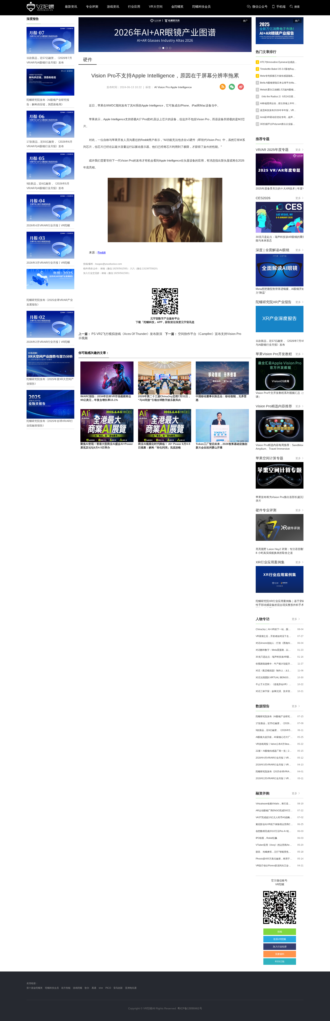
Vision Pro (164, 87)
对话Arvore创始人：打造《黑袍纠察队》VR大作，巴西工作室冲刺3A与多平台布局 (274, 643)
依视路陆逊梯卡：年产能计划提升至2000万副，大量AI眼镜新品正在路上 (274, 663)
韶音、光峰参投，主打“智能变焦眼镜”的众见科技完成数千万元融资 (274, 851)
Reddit (102, 252)
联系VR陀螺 (279, 939)
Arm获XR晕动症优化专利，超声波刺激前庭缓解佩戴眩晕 (278, 117)
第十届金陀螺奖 (35, 988)
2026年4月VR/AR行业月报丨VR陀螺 (274, 757)
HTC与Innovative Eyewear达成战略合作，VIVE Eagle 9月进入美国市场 (278, 62)
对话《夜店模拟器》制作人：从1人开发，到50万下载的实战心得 (274, 670)
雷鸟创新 (118, 988)
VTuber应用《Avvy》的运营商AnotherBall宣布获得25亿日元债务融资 (274, 845)
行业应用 (134, 6)
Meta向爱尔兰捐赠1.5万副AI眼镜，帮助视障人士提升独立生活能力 (278, 89)
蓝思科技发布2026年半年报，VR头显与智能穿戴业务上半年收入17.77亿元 (278, 110)
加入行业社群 (280, 946)
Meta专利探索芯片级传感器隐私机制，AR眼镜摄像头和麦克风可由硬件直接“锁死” (278, 76)
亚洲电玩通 (131, 988)
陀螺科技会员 (201, 6)
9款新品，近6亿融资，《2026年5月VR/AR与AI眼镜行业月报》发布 (274, 730)
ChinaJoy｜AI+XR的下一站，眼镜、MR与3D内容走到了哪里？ (274, 629)
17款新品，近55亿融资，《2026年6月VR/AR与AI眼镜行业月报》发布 (274, 723)
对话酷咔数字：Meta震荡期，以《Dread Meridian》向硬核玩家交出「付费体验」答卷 (274, 650)
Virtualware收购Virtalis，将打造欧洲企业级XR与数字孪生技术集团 (274, 803)
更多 (298, 149)
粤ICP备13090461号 (189, 1008)
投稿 (279, 931)
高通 (94, 988)
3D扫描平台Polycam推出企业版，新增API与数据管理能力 (278, 124)
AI (155, 87)
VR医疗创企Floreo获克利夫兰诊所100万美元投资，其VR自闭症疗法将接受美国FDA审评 (274, 865)
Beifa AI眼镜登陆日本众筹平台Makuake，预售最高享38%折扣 (278, 82)
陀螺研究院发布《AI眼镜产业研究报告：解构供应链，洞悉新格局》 (274, 716)
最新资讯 (71, 6)
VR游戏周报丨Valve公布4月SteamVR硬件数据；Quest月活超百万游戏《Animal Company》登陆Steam (274, 744)
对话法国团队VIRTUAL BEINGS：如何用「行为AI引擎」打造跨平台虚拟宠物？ (274, 677)
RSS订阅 (279, 961)
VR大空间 (156, 6)
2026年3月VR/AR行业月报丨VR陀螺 (274, 764)
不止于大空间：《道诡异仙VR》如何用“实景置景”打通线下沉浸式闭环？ (274, 684)
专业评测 (92, 6)
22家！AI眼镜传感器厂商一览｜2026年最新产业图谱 (274, 751)
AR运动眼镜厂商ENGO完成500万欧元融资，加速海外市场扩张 (274, 810)
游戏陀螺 (77, 988)
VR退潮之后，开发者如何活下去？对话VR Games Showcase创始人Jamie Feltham (274, 636)
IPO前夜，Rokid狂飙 (266, 838)
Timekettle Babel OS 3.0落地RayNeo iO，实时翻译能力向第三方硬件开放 (278, 69)
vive (101, 988)
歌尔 (87, 988)
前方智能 (65, 988)
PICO (108, 988)
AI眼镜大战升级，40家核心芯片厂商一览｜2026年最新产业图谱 (274, 737)
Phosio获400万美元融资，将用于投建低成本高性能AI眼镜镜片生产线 (274, 858)
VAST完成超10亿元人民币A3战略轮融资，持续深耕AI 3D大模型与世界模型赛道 (274, 817)
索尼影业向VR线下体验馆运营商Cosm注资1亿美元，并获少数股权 (274, 824)
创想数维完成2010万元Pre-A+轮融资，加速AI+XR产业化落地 (274, 831)
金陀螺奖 (177, 6)
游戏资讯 (113, 6)
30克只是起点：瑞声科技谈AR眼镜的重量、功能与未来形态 (274, 656)
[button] (160, 48)
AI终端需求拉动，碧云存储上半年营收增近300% (278, 103)
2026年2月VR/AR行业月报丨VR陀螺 (274, 778)
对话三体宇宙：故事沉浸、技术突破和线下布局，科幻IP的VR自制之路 (274, 691)
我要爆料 (279, 954)
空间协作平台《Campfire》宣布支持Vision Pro (203, 333)
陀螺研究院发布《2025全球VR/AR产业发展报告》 (274, 771)
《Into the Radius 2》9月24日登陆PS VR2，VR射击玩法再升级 (278, 96)
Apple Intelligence (181, 87)
